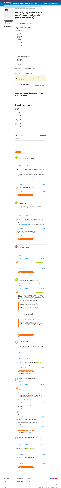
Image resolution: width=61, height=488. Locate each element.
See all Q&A (43, 135)
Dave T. (20, 437)
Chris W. (19, 262)
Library (19, 8)
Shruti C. (20, 378)
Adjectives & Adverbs (30, 8)
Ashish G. (20, 341)
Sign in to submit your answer (26, 194)
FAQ (5, 480)
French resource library (20, 478)
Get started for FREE (52, 3)
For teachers (27, 3)
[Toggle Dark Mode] (45, 3)
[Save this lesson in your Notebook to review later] (8, 21)
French (17, 8)
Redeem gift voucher (19, 481)
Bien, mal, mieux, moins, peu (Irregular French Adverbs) (8, 43)
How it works (6, 478)
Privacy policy (6, 487)
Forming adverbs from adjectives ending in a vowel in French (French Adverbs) (8, 30)
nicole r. (19, 231)
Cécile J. (19, 169)
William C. (20, 245)
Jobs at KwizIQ (30, 480)
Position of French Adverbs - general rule (7, 46)
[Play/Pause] (20, 33)
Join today (29, 240)
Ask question (18, 152)
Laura (19, 448)
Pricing (32, 3)
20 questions (6, 22)
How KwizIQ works (16, 3)
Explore (21, 3)
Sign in (36, 3)
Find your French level (40, 85)
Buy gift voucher (19, 480)
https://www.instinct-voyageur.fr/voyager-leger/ (26, 177)
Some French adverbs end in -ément (8, 34)
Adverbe (16, 98)
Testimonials (6, 481)
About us (17, 483)
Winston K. (21, 279)
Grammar (22, 8)
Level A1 (25, 8)
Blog (29, 478)
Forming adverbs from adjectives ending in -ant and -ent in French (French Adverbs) (8, 38)
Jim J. (19, 219)
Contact (29, 483)
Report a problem (7, 23)
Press (29, 481)
